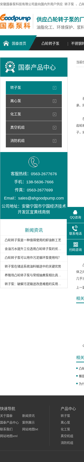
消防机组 (17, 141)
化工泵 (15, 114)
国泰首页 (19, 43)
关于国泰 (6, 415)
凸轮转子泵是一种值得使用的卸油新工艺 (33, 240)
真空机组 (17, 127)
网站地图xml (8, 436)
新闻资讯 (28, 415)
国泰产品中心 (9, 422)
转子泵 (69, 4)
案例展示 (28, 422)
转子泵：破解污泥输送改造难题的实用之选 (34, 284)
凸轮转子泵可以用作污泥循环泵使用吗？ (33, 257)
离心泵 (15, 101)
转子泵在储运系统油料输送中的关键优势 (33, 266)
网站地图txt (30, 429)
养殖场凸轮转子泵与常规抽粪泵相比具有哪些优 (34, 275)
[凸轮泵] (15, 27)
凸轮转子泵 (50, 43)
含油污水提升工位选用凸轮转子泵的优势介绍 (34, 249)
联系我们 (6, 429)
